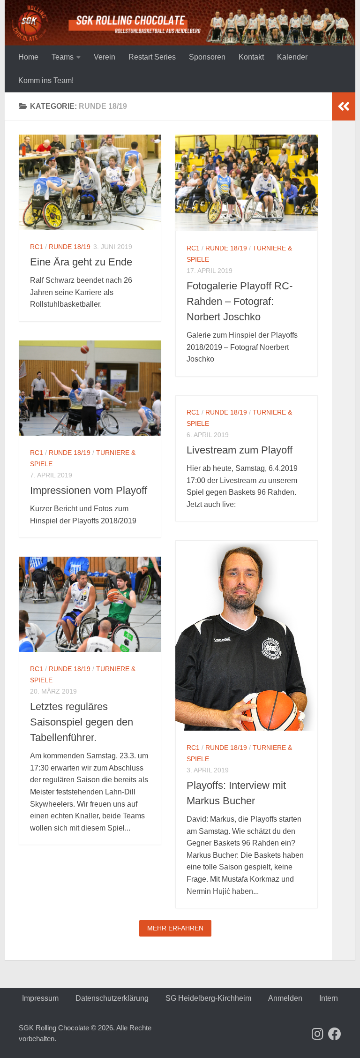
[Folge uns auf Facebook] (334, 1034)
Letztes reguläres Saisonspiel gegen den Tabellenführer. (81, 722)
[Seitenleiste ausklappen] (343, 106)
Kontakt (251, 57)
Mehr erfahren (175, 928)
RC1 (36, 246)
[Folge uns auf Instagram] (317, 1034)
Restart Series (152, 57)
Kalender (292, 57)
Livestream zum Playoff (239, 450)
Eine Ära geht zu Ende (81, 262)
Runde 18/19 (69, 246)
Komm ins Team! (46, 80)
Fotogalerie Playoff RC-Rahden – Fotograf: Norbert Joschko (239, 301)
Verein (104, 57)
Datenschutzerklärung (112, 998)
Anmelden (285, 998)
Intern (328, 998)
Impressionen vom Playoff (88, 490)
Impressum (40, 998)
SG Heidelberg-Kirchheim (208, 998)
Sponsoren (207, 57)
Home (28, 57)
